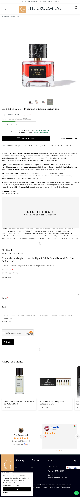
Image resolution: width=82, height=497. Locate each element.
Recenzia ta (7, 277)
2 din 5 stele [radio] (6, 273)
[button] (75, 7)
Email (4, 307)
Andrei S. (55, 427)
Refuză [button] (5, 492)
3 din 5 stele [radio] (10, 273)
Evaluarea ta (7, 270)
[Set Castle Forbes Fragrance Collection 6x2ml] (55, 381)
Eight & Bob (29, 146)
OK (17, 489)
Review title (6, 321)
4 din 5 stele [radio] (13, 273)
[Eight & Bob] (40, 212)
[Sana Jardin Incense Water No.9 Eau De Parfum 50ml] (19, 381)
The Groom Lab (21, 435)
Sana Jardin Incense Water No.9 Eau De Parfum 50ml (19, 403)
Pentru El (64, 146)
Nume (5, 298)
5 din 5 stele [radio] (17, 273)
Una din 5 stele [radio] (3, 273)
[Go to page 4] (61, 450)
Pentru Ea (15, 17)
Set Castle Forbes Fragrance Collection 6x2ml (52, 403)
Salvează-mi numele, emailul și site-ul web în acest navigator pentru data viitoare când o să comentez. (38, 317)
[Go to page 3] (59, 450)
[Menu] (4, 9)
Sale (70, 146)
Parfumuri (5, 17)
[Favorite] (33, 367)
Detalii (5, 492)
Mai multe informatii (9, 125)
